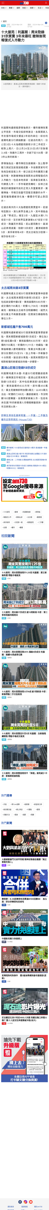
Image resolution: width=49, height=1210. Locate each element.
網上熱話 (19, 809)
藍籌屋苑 (30, 522)
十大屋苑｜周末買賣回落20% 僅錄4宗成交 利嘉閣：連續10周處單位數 (23, 653)
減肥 (24, 815)
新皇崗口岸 (38, 804)
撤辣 (16, 512)
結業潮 (27, 804)
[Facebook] (20, 1202)
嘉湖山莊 (19, 517)
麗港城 (39, 517)
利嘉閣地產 (27, 512)
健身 (16, 815)
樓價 (21, 527)
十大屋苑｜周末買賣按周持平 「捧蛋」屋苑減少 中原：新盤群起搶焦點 (24, 774)
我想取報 (24, 1207)
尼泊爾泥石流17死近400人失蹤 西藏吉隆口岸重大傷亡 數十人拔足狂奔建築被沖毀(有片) (24, 1019)
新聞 (3, 942)
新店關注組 (7, 809)
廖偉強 (38, 512)
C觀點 (29, 809)
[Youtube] (31, 1202)
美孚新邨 (7, 522)
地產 (3, 26)
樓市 (13, 527)
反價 (5, 527)
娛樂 (3, 865)
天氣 (5, 804)
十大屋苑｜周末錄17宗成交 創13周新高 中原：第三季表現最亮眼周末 (25, 613)
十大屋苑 (7, 512)
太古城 (29, 517)
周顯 (32, 815)
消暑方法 (7, 815)
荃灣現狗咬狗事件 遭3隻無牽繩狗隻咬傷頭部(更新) (24, 976)
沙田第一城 (18, 522)
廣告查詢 (11, 1207)
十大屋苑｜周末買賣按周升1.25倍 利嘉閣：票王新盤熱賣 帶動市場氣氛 (24, 574)
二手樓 (41, 522)
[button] (3, 3)
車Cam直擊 (16, 804)
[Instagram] (25, 1202)
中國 (3, 1023)
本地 (3, 905)
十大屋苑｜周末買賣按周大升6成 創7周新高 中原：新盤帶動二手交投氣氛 (25, 693)
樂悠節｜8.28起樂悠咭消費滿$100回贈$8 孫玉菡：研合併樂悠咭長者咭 (24, 900)
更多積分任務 (37, 1187)
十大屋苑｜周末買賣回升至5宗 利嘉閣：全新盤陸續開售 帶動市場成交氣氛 (24, 735)
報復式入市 (7, 517)
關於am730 (38, 1207)
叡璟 (38, 809)
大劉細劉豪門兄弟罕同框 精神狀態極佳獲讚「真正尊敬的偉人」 (24, 860)
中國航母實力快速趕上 (12, 938)
